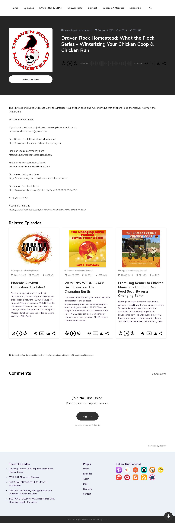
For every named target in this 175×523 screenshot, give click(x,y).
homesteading (18, 355)
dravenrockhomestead (35, 355)
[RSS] (144, 479)
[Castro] (144, 472)
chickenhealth (68, 355)
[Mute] (146, 63)
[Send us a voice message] (168, 516)
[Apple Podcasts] (119, 472)
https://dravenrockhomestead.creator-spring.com (35, 142)
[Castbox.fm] (135, 472)
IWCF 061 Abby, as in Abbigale (24, 477)
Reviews (87, 488)
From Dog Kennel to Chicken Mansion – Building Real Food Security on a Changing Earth (141, 289)
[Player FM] (127, 479)
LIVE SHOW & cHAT (50, 7)
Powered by (157, 446)
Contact (92, 7)
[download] (159, 63)
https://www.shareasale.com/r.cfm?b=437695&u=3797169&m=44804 (48, 209)
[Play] (69, 63)
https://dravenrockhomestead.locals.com (30, 154)
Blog (85, 483)
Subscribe (135, 7)
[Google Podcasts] (127, 472)
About (86, 478)
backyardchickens (53, 355)
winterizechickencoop (84, 355)
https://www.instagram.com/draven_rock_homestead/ (38, 178)
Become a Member (113, 7)
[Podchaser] (152, 479)
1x (152, 63)
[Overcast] (152, 472)
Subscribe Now (31, 79)
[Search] (149, 8)
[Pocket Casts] (119, 479)
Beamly (106, 519)
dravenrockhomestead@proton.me (28, 131)
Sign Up (87, 416)
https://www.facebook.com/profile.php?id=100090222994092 (43, 189)
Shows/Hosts (75, 7)
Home (14, 7)
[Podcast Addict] (135, 479)
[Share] (164, 63)
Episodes (29, 7)
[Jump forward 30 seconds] (75, 63)
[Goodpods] (161, 472)
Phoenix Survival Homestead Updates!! (28, 285)
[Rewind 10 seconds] (63, 63)
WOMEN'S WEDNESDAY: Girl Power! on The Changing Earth (84, 287)
